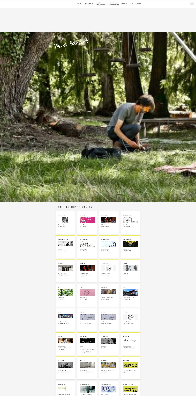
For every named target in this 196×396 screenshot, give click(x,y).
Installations (88, 4)
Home (79, 4)
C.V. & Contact (136, 4)
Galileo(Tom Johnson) (101, 4)
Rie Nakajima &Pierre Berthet (114, 4)
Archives (124, 4)
